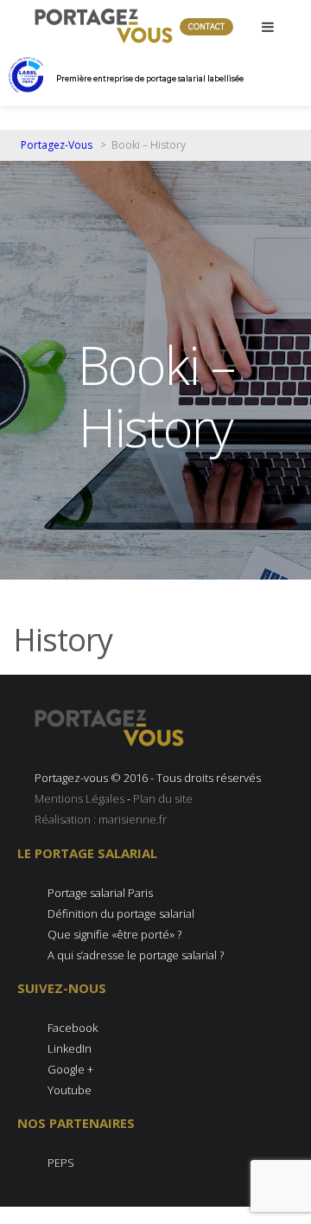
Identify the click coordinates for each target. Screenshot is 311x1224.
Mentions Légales (79, 798)
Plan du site (163, 798)
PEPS (61, 1162)
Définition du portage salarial (121, 913)
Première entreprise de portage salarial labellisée (150, 78)
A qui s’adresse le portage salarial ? (136, 955)
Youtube (70, 1090)
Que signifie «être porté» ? (114, 934)
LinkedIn (70, 1048)
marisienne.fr (132, 819)
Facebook (73, 1027)
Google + (70, 1069)
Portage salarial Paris (100, 892)
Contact (206, 26)
